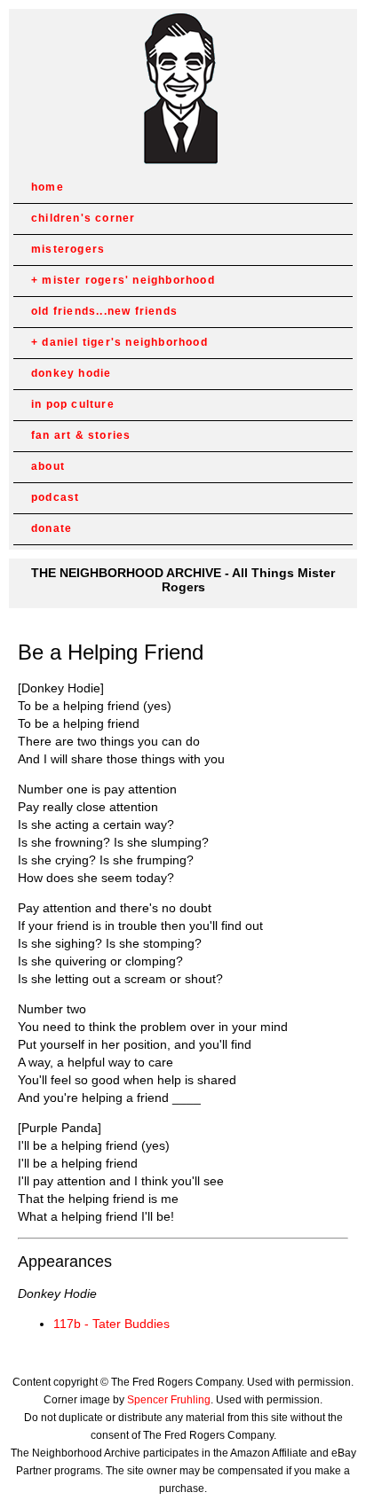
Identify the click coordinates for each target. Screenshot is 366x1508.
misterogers (68, 249)
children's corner (83, 218)
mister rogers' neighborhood (128, 280)
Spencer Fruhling (169, 1400)
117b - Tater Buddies (111, 1324)
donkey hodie (71, 373)
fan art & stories (81, 435)
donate (51, 528)
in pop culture (73, 404)
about (48, 466)
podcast (55, 497)
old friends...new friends (104, 311)
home (47, 187)
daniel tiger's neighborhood (124, 342)
